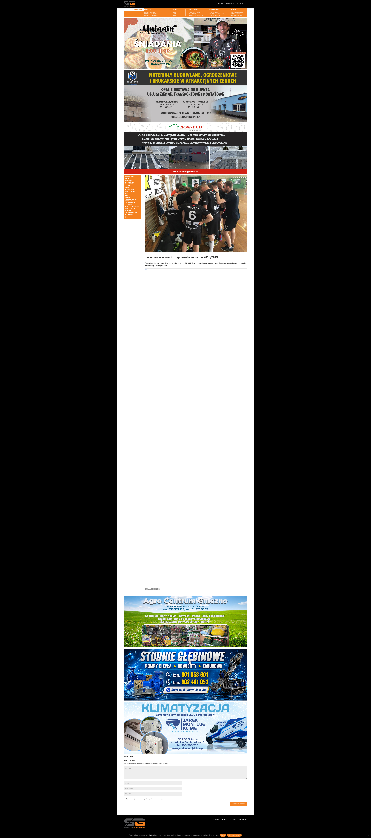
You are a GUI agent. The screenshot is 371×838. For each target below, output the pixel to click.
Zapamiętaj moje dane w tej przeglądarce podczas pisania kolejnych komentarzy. (148, 799)
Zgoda (223, 835)
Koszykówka (129, 183)
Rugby (127, 196)
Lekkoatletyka (130, 200)
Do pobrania (239, 3)
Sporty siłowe (130, 208)
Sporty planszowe (132, 206)
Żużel (127, 179)
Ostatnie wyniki (137, 9)
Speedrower (129, 189)
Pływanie (128, 210)
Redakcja (216, 820)
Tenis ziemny (129, 204)
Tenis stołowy (130, 202)
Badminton (129, 215)
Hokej (127, 187)
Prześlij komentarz (238, 804)
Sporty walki (130, 191)
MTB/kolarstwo (131, 213)
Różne (127, 217)
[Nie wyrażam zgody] (369, 835)
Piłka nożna (129, 176)
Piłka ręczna (129, 181)
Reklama (229, 3)
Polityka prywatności (234, 835)
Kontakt (220, 3)
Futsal (127, 185)
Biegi (126, 193)
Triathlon (128, 198)
